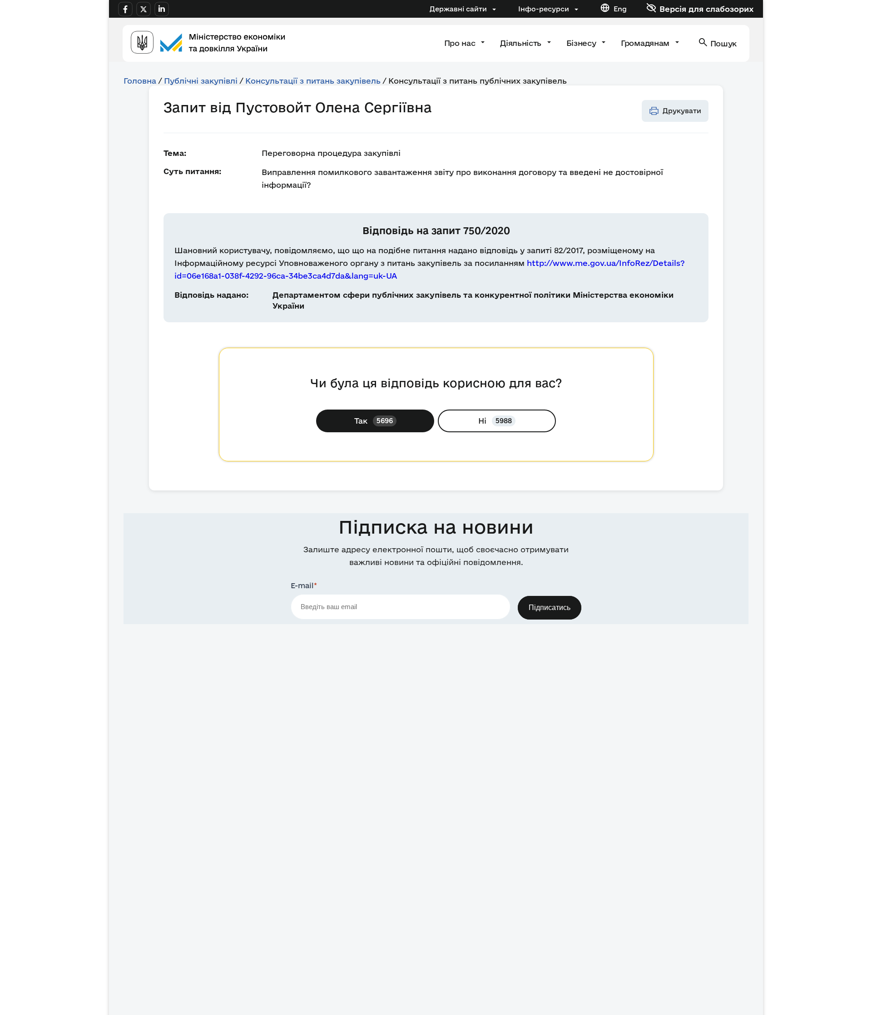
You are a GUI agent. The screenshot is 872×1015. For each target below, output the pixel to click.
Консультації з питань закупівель (313, 80)
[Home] (208, 43)
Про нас (460, 43)
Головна (140, 80)
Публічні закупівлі (201, 80)
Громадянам (646, 43)
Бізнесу (582, 43)
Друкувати (682, 111)
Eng (620, 9)
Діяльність (521, 43)
